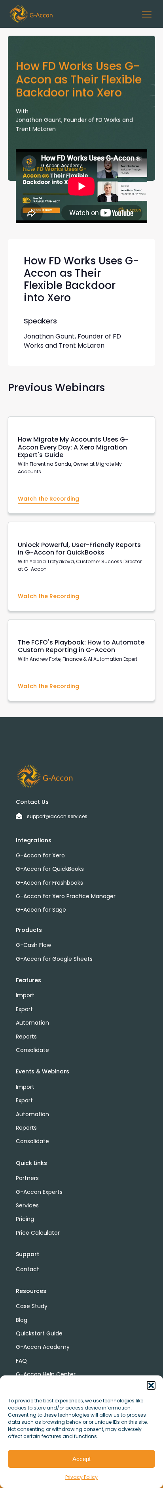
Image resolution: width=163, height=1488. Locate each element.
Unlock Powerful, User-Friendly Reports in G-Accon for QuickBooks (79, 548)
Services (27, 1205)
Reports (26, 1036)
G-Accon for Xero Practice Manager (66, 896)
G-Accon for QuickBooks (50, 869)
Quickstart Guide (39, 1333)
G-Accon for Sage (41, 910)
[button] (151, 1385)
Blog (21, 1320)
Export (24, 1009)
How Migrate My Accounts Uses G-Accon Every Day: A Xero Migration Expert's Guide (73, 447)
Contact (27, 1269)
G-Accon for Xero (40, 855)
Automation (32, 1023)
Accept (81, 1458)
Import (25, 995)
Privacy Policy (81, 1477)
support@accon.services (57, 816)
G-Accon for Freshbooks (49, 883)
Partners (27, 1178)
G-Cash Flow (33, 945)
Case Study (31, 1306)
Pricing (25, 1219)
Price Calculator (38, 1233)
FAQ (21, 1361)
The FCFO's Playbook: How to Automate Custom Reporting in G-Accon (81, 646)
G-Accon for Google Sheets (54, 959)
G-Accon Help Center (46, 1374)
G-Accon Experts (39, 1192)
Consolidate (32, 1050)
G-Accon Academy (43, 1347)
